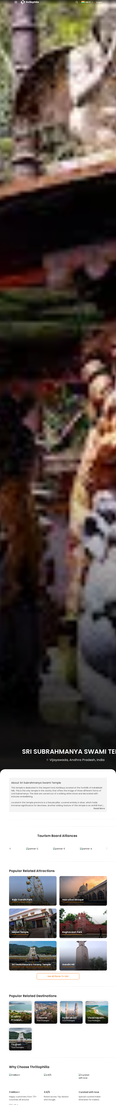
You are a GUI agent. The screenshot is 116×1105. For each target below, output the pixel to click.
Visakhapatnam (98, 1019)
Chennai (43, 1019)
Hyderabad (69, 1019)
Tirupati (17, 1045)
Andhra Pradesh (17, 1019)
